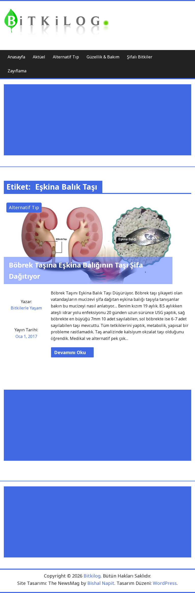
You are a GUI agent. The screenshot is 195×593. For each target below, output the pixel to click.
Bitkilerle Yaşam (26, 308)
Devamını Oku (70, 352)
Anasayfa (16, 57)
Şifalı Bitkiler (139, 57)
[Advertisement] (98, 119)
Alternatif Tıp (66, 57)
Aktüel (39, 57)
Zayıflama (17, 71)
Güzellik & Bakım (103, 57)
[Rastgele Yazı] (175, 57)
